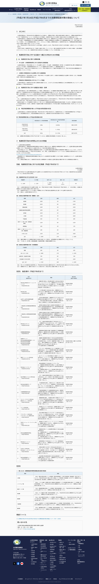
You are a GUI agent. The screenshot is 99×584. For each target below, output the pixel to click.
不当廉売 (52, 562)
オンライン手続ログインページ (81, 555)
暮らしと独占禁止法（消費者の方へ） (44, 559)
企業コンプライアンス (53, 570)
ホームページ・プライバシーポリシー (34, 579)
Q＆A (70, 542)
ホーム (9, 14)
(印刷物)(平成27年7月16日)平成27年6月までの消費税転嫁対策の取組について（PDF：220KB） (39, 518)
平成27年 (32, 14)
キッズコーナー (44, 564)
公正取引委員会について (34, 541)
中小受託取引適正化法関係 (62, 562)
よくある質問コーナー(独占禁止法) (53, 555)
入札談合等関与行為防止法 (53, 566)
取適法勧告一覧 (62, 559)
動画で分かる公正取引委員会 (44, 555)
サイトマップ (78, 579)
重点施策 (52, 544)
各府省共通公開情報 (34, 559)
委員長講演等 (43, 546)
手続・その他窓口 (81, 552)
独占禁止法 (51, 540)
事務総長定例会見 (44, 548)
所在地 (55, 579)
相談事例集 (52, 549)
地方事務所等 (33, 562)
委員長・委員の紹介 (34, 548)
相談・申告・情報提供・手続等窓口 (81, 541)
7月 (36, 14)
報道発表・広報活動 (17, 14)
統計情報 (33, 563)
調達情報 (33, 556)
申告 (79, 547)
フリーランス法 (71, 540)
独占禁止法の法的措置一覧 (53, 547)
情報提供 (80, 549)
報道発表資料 (25, 14)
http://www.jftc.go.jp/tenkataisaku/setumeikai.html (29, 154)
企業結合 (52, 551)
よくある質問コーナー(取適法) (62, 554)
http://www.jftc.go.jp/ (29, 529)
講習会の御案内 (53, 560)
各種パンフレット (44, 552)
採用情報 (33, 552)
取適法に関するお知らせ (62, 550)
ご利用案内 (20, 579)
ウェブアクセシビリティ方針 (66, 579)
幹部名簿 (33, 550)
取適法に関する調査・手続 (62, 547)
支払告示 (52, 564)
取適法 (60, 540)
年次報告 (33, 554)
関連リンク (48, 579)
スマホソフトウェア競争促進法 (71, 548)
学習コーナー (43, 562)
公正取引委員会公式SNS (44, 567)
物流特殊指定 (52, 558)
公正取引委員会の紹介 (34, 544)
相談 (79, 545)
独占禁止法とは (53, 542)
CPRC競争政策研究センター (81, 561)
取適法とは (61, 542)
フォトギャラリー (44, 570)
